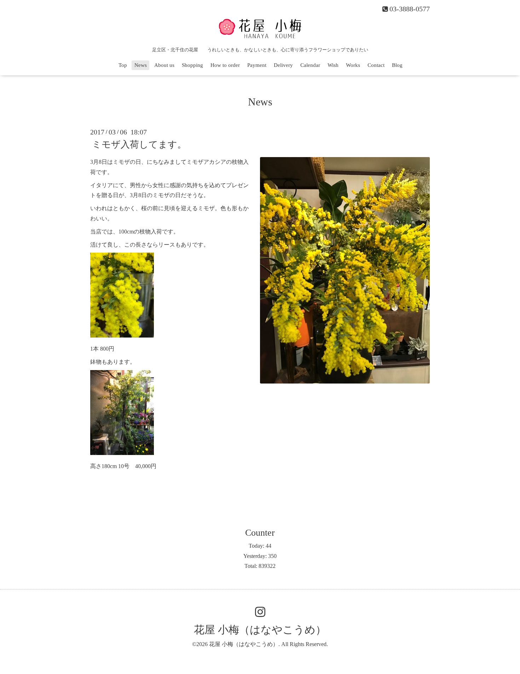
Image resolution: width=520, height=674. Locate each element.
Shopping (192, 65)
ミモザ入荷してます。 (139, 144)
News (140, 65)
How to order (225, 65)
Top (123, 65)
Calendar (310, 65)
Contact (376, 65)
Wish (333, 65)
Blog (397, 65)
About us (164, 65)
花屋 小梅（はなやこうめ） (260, 629)
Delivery (283, 65)
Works (353, 65)
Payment (256, 65)
